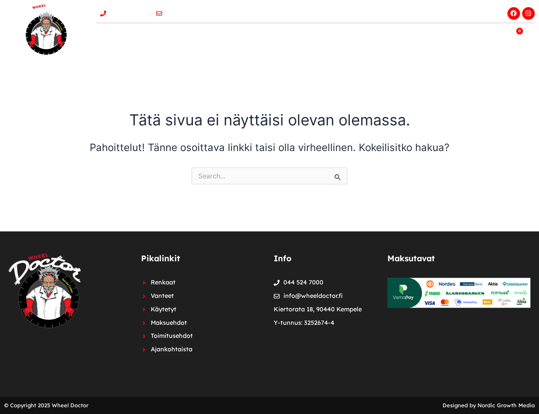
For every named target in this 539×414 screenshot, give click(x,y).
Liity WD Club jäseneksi (449, 11)
